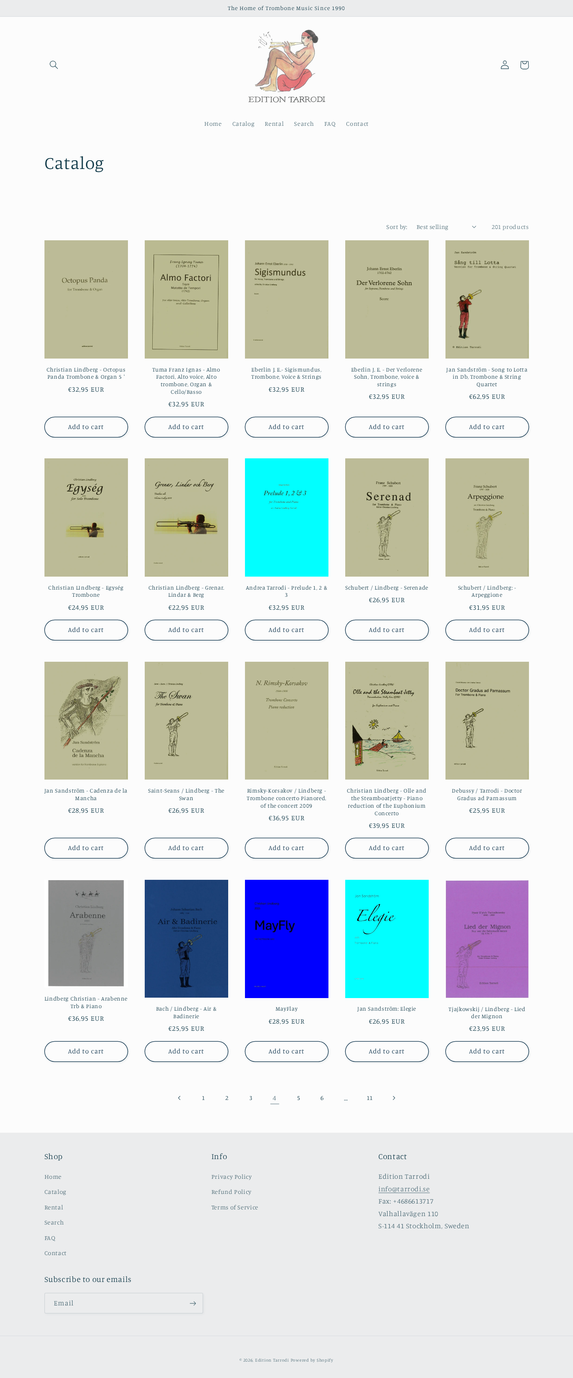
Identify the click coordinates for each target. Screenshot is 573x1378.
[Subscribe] (192, 1303)
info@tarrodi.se (404, 1189)
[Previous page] (179, 1098)
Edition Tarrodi (272, 1359)
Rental (53, 1207)
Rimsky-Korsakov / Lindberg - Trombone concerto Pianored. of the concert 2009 (286, 798)
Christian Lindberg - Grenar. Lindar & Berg (186, 591)
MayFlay (286, 1008)
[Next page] (393, 1098)
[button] (54, 65)
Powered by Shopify (312, 1359)
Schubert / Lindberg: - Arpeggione (487, 591)
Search (54, 1222)
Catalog (55, 1191)
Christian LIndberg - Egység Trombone (85, 591)
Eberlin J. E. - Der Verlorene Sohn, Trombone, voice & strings (386, 377)
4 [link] (274, 1098)
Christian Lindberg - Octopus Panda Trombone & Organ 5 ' (86, 373)
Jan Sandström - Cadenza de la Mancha (86, 794)
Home (53, 1176)
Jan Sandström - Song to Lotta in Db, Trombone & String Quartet (486, 377)
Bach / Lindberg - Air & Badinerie (186, 1012)
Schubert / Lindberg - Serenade (386, 587)
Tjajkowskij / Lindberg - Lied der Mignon (486, 1013)
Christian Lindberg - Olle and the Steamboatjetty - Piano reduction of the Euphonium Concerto (387, 801)
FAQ (50, 1237)
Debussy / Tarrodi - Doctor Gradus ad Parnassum (487, 794)
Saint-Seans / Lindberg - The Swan (186, 794)
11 (370, 1097)
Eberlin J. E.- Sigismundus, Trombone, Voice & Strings (286, 373)
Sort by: (396, 226)
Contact (55, 1252)
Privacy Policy (231, 1176)
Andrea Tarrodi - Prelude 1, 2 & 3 (287, 591)
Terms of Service (234, 1207)
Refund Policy (231, 1191)
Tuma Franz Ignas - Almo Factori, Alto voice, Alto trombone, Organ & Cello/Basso (186, 380)
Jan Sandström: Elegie (386, 1008)
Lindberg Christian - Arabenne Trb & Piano (86, 1002)
